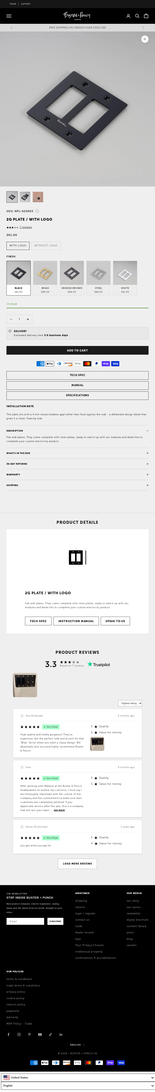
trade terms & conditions (23, 985)
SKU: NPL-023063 (19, 211)
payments (12, 1011)
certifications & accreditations (95, 958)
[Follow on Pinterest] (29, 1034)
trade (78, 926)
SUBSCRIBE (55, 921)
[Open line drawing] (77, 557)
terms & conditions (19, 979)
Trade (13, 4)
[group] (25, 685)
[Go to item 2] (25, 197)
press (130, 932)
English (75, 1045)
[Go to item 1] (12, 197)
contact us (82, 919)
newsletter (134, 913)
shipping (81, 900)
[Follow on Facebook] (8, 1034)
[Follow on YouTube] (40, 1034)
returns (80, 907)
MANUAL (77, 385)
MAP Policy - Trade (19, 1023)
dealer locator (84, 932)
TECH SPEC (77, 375)
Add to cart (77, 350)
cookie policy (15, 998)
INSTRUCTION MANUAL (76, 621)
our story (133, 900)
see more (59, 810)
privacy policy (15, 991)
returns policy (15, 1004)
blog (130, 939)
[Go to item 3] (38, 197)
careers (132, 945)
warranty (12, 1017)
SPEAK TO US (115, 621)
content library (137, 926)
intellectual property (89, 951)
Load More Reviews (77, 863)
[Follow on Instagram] (19, 1034)
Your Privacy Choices (89, 945)
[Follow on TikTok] (50, 1034)
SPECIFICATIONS (77, 395)
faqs (78, 939)
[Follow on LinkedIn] (61, 1034)
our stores (134, 907)
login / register (85, 913)
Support (25, 4)
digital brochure (138, 919)
